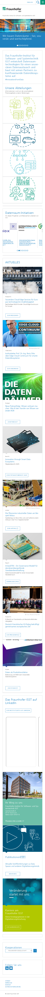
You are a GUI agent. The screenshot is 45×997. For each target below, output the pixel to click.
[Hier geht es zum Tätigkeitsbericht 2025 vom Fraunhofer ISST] (22, 440)
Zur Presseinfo (12, 635)
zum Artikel (11, 528)
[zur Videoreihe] (22, 334)
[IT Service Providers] (22, 163)
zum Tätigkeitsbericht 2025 (17, 475)
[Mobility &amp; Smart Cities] (22, 190)
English (30, 2)
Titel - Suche (38, 2)
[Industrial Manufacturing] (22, 136)
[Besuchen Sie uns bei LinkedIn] (7, 968)
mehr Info (22, 40)
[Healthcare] (22, 110)
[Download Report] (22, 547)
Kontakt (8, 985)
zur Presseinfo (12, 315)
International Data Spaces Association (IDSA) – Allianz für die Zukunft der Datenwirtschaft (15, 242)
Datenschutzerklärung (13, 987)
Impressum (8, 983)
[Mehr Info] (22, 839)
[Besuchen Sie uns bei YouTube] (11, 968)
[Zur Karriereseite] (22, 892)
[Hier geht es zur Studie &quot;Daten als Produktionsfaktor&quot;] (22, 653)
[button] (17, 45)
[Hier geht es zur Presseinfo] (22, 280)
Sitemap (7, 981)
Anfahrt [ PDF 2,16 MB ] (14, 821)
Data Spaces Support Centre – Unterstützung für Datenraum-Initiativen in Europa (34, 242)
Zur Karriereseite (13, 927)
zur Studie (12, 688)
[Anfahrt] (22, 786)
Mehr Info (13, 874)
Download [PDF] (13, 581)
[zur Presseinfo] (22, 600)
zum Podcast (13, 422)
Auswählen (35, 950)
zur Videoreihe (12, 368)
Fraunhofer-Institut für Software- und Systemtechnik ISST (19, 15)
